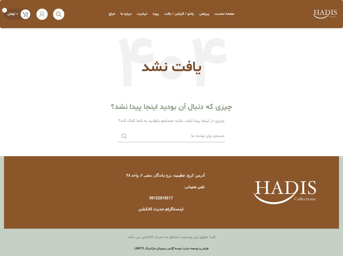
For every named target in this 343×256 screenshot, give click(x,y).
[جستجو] (58, 14)
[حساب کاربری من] (42, 14)
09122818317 (161, 198)
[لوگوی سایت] (325, 14)
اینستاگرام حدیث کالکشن (161, 209)
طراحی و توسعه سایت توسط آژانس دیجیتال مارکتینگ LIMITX (171, 249)
